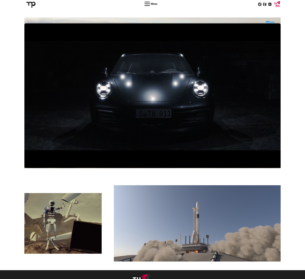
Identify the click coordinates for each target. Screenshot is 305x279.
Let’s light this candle (197, 218)
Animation (108, 98)
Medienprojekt (83, 229)
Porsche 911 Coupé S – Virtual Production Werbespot (152, 87)
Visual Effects (130, 98)
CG (118, 98)
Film (70, 229)
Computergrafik (57, 229)
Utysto (41, 218)
